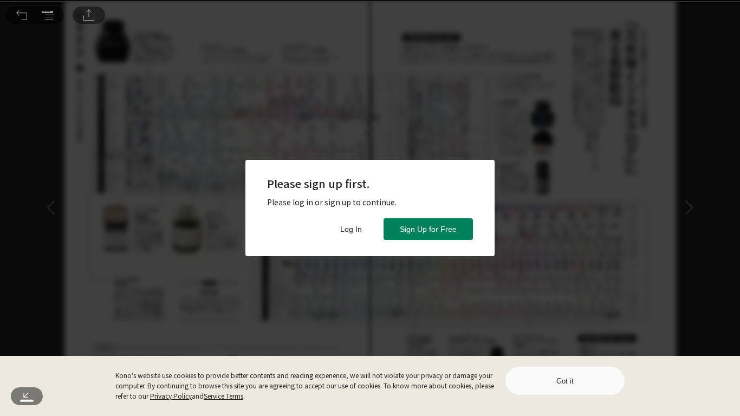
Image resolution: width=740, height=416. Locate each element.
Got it (565, 381)
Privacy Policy (171, 395)
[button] (22, 15)
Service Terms (223, 395)
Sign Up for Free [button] (428, 229)
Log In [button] (351, 229)
